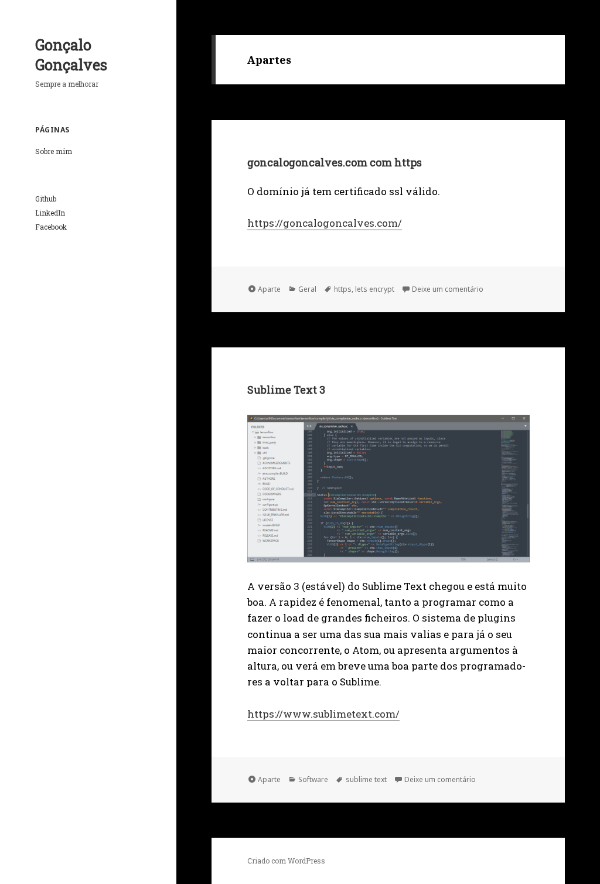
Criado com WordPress (286, 860)
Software (313, 779)
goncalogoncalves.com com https (334, 162)
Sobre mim (53, 151)
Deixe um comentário (447, 289)
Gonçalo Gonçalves (71, 54)
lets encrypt (374, 289)
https (343, 289)
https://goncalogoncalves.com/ (324, 223)
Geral (307, 289)
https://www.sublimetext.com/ (323, 714)
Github (45, 198)
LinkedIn (50, 212)
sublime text (366, 779)
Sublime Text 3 (286, 390)
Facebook (51, 226)
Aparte (269, 289)
